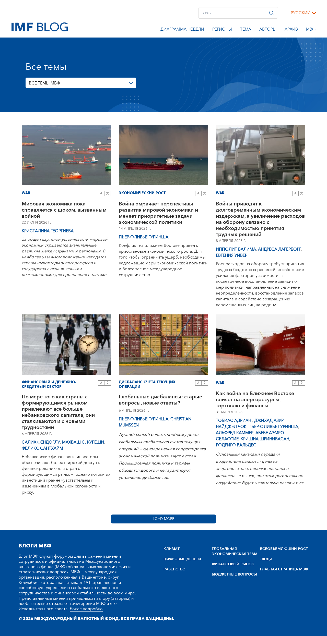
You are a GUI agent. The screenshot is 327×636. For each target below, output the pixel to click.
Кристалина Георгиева (48, 231)
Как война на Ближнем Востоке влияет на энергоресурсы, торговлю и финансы (255, 399)
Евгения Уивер (231, 255)
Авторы (267, 30)
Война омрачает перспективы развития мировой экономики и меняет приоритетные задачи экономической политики (158, 213)
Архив (291, 30)
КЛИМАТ (172, 549)
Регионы (222, 30)
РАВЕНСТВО (174, 569)
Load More (163, 519)
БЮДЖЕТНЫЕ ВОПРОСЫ (234, 574)
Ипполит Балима (236, 249)
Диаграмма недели (182, 30)
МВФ (311, 30)
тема (245, 30)
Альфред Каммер (234, 432)
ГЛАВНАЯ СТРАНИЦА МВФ (284, 569)
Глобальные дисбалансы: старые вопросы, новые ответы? (160, 400)
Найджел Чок (231, 426)
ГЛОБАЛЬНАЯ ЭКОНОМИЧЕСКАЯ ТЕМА (235, 551)
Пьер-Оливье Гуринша (143, 237)
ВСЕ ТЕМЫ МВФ (44, 83)
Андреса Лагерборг (279, 249)
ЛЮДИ (266, 559)
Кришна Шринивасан (265, 439)
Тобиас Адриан (234, 420)
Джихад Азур (269, 420)
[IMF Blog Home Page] (39, 26)
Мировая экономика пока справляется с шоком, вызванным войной (64, 210)
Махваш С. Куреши (83, 442)
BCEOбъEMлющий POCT (284, 549)
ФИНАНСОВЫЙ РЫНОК (233, 564)
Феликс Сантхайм (42, 448)
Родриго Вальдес (236, 445)
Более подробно (86, 609)
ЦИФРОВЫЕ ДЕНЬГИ (182, 559)
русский (300, 13)
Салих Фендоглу (41, 442)
